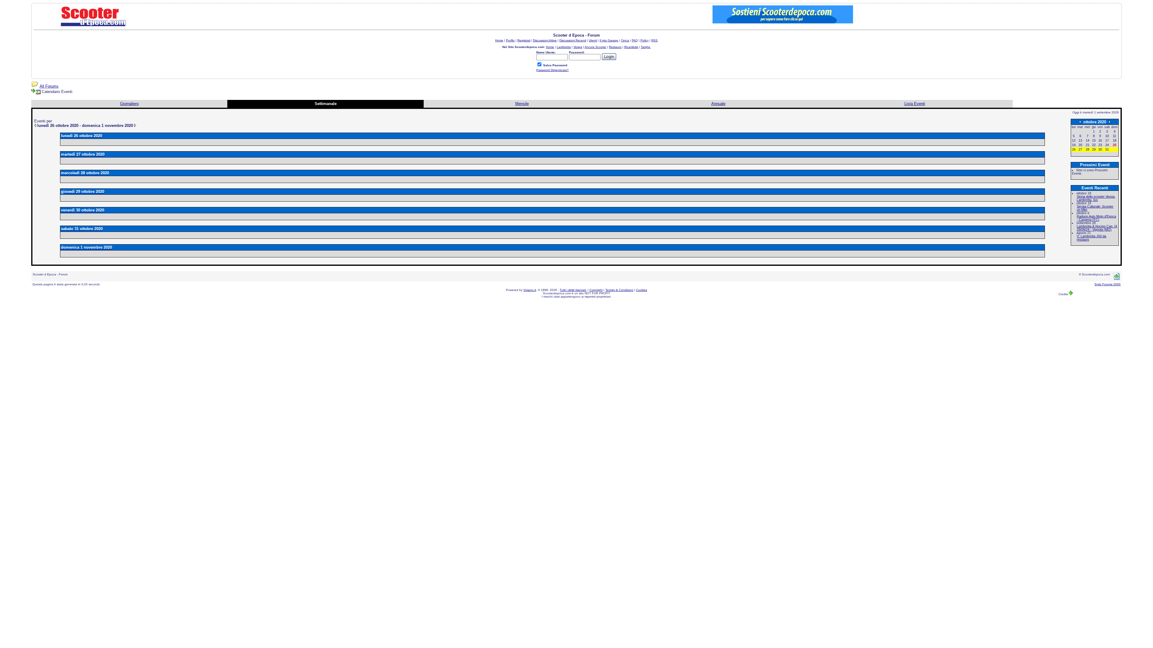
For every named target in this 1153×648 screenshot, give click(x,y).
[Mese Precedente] (1080, 121)
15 (1094, 140)
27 (1080, 149)
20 (1080, 145)
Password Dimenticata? (552, 70)
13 (1080, 140)
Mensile (522, 103)
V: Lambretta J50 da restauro (1091, 237)
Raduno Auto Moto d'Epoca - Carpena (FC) (1096, 217)
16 (1100, 140)
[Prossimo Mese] (1109, 121)
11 (1114, 136)
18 (1114, 140)
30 (1100, 149)
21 (1087, 145)
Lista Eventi (914, 103)
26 (1074, 149)
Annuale (718, 103)
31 (1107, 149)
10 (1107, 136)
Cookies (641, 290)
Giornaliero (129, 103)
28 (1087, 149)
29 (1094, 149)
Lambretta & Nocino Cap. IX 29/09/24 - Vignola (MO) (1097, 227)
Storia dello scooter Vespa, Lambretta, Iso (1096, 198)
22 (1094, 145)
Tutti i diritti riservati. (573, 290)
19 (1074, 145)
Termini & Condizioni (619, 290)
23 (1100, 145)
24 (1107, 145)
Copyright (596, 290)
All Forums (49, 86)
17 (1107, 140)
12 (1074, 140)
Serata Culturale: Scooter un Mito (1095, 208)
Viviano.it (529, 290)
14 (1087, 140)
